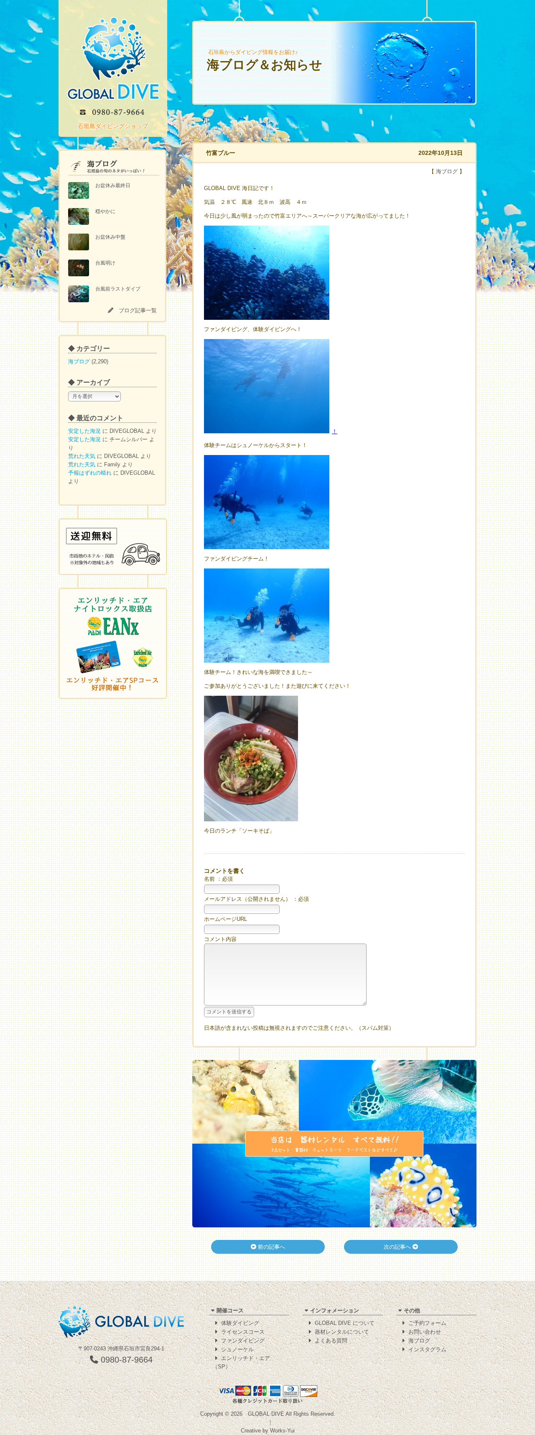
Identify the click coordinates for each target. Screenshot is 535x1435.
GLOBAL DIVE (266, 1414)
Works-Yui (282, 1430)
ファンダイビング (243, 1340)
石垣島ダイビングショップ (113, 126)
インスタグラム (427, 1349)
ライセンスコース (243, 1332)
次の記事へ (398, 1247)
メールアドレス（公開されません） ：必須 (256, 899)
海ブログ (79, 361)
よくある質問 (331, 1340)
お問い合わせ (424, 1332)
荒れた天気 (81, 456)
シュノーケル (237, 1349)
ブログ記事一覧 (138, 310)
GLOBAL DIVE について (344, 1323)
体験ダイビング (240, 1323)
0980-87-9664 (125, 1359)
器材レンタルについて (342, 1332)
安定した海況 (84, 431)
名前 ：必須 (218, 879)
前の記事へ (270, 1247)
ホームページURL (225, 919)
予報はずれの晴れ (90, 473)
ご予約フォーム (427, 1323)
